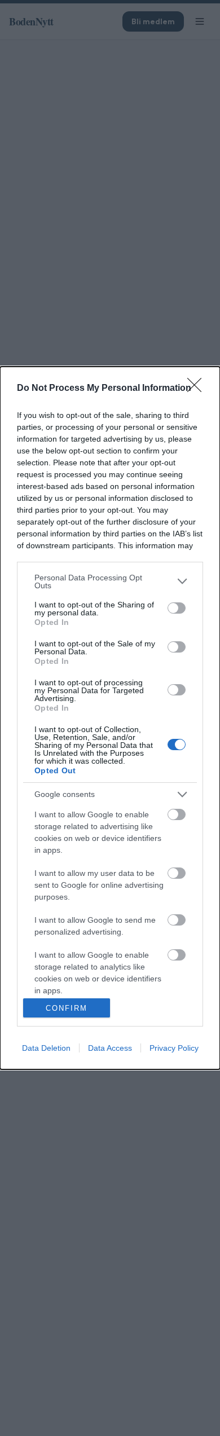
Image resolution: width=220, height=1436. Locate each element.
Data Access (110, 1047)
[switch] (177, 608)
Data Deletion (46, 1047)
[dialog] (110, 718)
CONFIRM (66, 1008)
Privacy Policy (174, 1047)
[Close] (198, 388)
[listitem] (110, 581)
